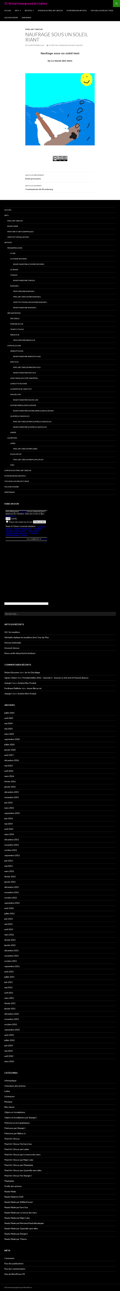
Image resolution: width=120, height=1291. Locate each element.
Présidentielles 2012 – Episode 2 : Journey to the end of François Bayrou (55, 677)
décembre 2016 (11, 760)
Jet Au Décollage (32, 672)
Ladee (13, 443)
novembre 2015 (11, 797)
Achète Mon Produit (27, 683)
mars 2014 (9, 834)
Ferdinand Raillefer (12, 688)
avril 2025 (8, 718)
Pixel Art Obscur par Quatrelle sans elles (32, 421)
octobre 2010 (10, 1024)
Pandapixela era (14, 248)
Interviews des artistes (77, 10)
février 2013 (10, 876)
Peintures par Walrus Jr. (24, 340)
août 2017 (9, 755)
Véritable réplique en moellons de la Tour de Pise (26, 637)
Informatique (10, 1080)
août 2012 (9, 908)
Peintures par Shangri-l (24, 291)
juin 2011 (8, 982)
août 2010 (9, 1035)
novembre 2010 (11, 1019)
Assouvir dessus (11, 648)
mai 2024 (8, 723)
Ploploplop (15, 454)
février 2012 (10, 940)
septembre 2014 (12, 813)
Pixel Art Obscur (34, 29)
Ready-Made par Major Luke (25, 400)
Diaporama (26, 17)
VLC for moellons (12, 632)
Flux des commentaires (14, 1269)
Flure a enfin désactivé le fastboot (19, 653)
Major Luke (15, 394)
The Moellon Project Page (101, 10)
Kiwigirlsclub (16, 324)
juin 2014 (8, 818)
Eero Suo (14, 362)
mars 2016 (9, 776)
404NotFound (16, 351)
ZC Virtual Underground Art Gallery (25, 3)
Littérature (9, 1096)
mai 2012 (8, 924)
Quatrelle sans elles (19, 416)
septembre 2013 (12, 855)
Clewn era (12, 438)
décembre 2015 (11, 792)
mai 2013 (8, 866)
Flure (13, 253)
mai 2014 (8, 823)
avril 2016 (8, 771)
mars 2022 (9, 734)
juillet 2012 (9, 913)
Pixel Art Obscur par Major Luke (18, 1160)
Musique (8, 1101)
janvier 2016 (10, 786)
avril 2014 (8, 829)
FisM (12, 465)
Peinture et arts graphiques (20, 231)
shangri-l (8, 683)
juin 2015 (8, 802)
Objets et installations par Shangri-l (30, 302)
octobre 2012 (10, 897)
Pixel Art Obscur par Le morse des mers (22, 1154)
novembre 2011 (11, 955)
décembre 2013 (11, 839)
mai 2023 (8, 728)
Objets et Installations (18, 237)
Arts (17, 10)
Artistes (28, 10)
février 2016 (10, 781)
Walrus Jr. (15, 335)
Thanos (13, 275)
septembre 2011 (12, 966)
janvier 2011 (10, 1008)
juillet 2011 (9, 977)
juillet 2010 (9, 1040)
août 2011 (9, 971)
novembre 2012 (11, 892)
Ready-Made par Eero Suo (24, 373)
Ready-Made (12, 226)
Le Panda (14, 269)
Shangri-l (14, 286)
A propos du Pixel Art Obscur (50, 10)
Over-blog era (14, 345)
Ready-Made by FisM (13, 1196)
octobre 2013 (10, 850)
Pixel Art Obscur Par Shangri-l (27, 297)
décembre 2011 (11, 950)
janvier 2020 (10, 749)
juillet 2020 (9, 744)
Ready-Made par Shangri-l (25, 307)
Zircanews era (14, 313)
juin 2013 (8, 860)
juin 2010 (8, 1045)
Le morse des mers (18, 259)
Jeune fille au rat (34, 688)
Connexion (9, 1258)
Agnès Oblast (10, 677)
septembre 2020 (12, 739)
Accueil (7, 10)
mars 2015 (9, 808)
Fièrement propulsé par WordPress (18, 1287)
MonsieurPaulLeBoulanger (23, 405)
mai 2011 (8, 987)
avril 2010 (8, 1056)
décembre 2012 (11, 887)
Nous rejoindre (11, 17)
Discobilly (15, 318)
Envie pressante (34, 177)
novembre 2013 (11, 845)
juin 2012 (8, 918)
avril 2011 (8, 992)
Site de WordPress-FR (14, 1274)
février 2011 (10, 1003)
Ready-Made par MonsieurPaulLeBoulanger (33, 411)
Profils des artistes (13, 1186)
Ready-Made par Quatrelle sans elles (30, 427)
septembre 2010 (12, 1029)
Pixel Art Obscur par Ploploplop (28, 459)
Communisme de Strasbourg (39, 187)
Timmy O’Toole (17, 329)
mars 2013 (9, 871)
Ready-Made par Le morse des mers (28, 264)
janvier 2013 (10, 882)
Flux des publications (13, 1263)
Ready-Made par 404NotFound (27, 356)
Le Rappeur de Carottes (20, 389)
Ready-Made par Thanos (24, 280)
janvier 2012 (10, 945)
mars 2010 (9, 1061)
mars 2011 (9, 998)
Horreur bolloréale (12, 642)
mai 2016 (8, 765)
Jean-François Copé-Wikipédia (24, 378)
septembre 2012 (12, 903)
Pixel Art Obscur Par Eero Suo (27, 367)
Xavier (13, 432)
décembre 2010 (11, 1014)
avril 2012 (8, 929)
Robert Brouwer (11, 672)
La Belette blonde (18, 383)
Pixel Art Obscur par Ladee (25, 449)
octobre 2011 (10, 961)
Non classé (9, 1107)
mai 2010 (8, 1051)
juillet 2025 (9, 713)
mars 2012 (9, 934)
